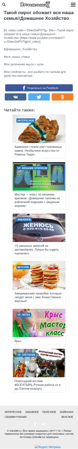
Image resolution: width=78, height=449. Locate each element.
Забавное (32, 412)
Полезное (49, 412)
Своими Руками (16, 417)
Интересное (13, 412)
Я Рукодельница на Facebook (35, 424)
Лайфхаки (66, 412)
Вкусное (67, 417)
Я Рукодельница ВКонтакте (43, 424)
